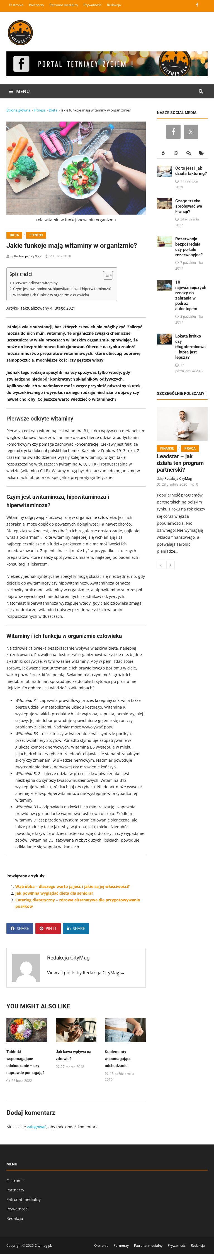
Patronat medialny (64, 5)
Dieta (53, 110)
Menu (22, 91)
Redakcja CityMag (28, 256)
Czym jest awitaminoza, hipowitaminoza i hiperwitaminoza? (62, 288)
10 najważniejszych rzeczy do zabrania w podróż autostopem (190, 295)
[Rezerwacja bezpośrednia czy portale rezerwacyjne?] (164, 239)
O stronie (16, 5)
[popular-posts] (163, 153)
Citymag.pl (43, 1245)
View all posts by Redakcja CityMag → (86, 973)
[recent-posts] (175, 153)
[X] (204, 4)
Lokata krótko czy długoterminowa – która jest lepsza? (190, 347)
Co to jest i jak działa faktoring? (191, 171)
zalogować (36, 1126)
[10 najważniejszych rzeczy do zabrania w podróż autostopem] (164, 283)
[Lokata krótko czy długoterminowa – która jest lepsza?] (164, 336)
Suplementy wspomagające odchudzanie (118, 1058)
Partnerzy (36, 5)
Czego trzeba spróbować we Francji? (188, 206)
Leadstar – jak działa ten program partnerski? (180, 463)
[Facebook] (197, 4)
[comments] (188, 153)
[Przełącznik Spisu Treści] (105, 275)
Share (23, 928)
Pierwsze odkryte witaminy (35, 283)
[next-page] (170, 565)
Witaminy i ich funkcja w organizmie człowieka (51, 295)
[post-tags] (201, 153)
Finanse (167, 448)
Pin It (51, 928)
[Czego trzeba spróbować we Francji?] (164, 201)
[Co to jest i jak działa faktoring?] (164, 169)
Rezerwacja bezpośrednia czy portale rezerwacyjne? (189, 246)
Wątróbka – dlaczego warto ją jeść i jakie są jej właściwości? (72, 886)
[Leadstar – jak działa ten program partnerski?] (182, 424)
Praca (190, 448)
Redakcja (114, 5)
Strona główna (18, 110)
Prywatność (92, 5)
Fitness (39, 110)
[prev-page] (161, 565)
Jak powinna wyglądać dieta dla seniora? (54, 893)
